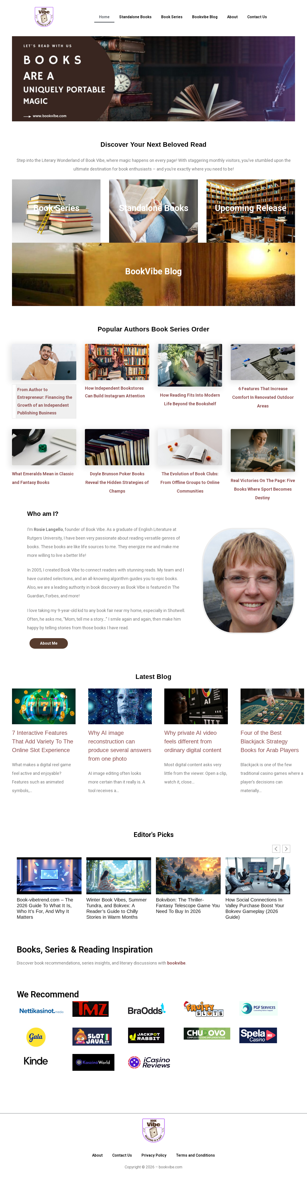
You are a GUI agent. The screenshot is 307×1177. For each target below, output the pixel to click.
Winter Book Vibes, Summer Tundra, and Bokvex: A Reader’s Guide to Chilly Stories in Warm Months (47, 908)
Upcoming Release (250, 208)
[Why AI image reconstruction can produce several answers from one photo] (120, 706)
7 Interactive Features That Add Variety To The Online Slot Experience (42, 741)
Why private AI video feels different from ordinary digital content (192, 741)
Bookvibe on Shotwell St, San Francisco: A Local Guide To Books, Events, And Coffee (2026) (256, 908)
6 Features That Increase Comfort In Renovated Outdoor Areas (263, 397)
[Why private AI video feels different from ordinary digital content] (196, 706)
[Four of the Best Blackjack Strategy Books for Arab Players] (272, 706)
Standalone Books (153, 208)
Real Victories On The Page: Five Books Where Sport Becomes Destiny (263, 489)
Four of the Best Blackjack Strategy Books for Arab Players (270, 741)
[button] (286, 849)
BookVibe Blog (153, 271)
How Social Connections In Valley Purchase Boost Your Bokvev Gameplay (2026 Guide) (185, 908)
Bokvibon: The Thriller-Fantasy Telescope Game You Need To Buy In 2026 (118, 905)
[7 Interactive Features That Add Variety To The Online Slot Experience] (44, 706)
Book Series (56, 208)
